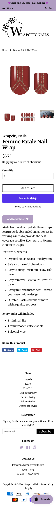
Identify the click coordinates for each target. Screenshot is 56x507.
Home (5, 50)
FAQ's (28, 384)
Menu (9, 8)
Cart (51, 8)
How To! (45, 270)
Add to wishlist (16, 219)
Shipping (8, 162)
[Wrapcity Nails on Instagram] (34, 447)
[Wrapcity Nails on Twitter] (21, 447)
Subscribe (45, 431)
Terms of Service (28, 405)
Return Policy (28, 397)
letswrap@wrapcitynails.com (28, 465)
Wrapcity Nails (32, 484)
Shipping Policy (28, 392)
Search (28, 379)
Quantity (8, 170)
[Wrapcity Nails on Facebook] (28, 447)
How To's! (28, 388)
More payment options (28, 206)
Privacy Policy (28, 401)
